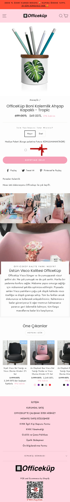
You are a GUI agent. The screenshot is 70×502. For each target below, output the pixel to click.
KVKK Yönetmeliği (35, 429)
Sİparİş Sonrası (35, 456)
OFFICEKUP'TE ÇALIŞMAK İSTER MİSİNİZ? (35, 413)
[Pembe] (35, 385)
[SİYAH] (42, 385)
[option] (35, 5)
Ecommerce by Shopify (39, 478)
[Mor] (38, 385)
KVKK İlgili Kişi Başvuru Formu (35, 423)
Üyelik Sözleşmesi (35, 440)
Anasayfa (34, 100)
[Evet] (17, 388)
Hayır (30, 133)
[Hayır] (13, 388)
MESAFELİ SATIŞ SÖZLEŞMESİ (35, 418)
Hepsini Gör (35, 333)
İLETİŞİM (35, 402)
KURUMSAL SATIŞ (35, 407)
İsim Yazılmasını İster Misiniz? (35, 128)
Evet (41, 133)
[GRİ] (46, 385)
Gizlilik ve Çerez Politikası (35, 434)
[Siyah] (64, 385)
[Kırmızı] (50, 385)
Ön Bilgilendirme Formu (35, 445)
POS (22, 478)
